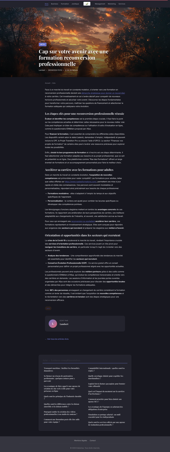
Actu (46, 4)
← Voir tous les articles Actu (57, 339)
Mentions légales (80, 440)
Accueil (47, 83)
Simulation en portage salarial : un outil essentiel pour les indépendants (104, 415)
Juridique (75, 4)
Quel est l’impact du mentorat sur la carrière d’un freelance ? (106, 392)
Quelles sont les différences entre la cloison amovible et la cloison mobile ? (61, 405)
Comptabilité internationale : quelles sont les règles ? (106, 369)
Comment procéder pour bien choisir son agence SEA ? (105, 400)
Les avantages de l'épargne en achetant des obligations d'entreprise (105, 408)
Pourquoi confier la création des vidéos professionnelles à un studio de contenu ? (60, 413)
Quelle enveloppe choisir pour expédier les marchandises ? (105, 377)
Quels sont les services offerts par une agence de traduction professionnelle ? (106, 423)
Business (54, 4)
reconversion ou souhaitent (83, 221)
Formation (65, 4)
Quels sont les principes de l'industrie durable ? (62, 397)
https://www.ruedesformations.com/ (80, 181)
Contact (93, 440)
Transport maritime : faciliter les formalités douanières (61, 369)
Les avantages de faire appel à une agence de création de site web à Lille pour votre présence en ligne (62, 388)
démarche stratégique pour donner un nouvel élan (103, 93)
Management (100, 4)
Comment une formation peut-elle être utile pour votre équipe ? (62, 420)
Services (122, 4)
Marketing (112, 4)
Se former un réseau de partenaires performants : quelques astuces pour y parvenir (59, 378)
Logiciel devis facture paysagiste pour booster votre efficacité (106, 385)
